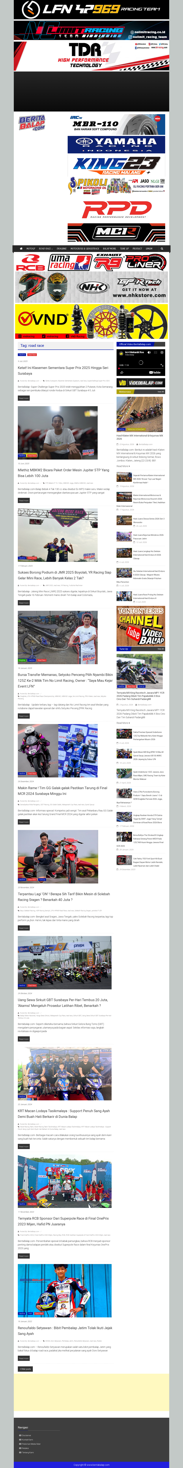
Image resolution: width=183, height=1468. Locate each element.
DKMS (47, 1341)
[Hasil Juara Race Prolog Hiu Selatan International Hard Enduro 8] (124, 596)
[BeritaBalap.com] (21, 248)
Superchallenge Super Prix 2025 (98, 381)
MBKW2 (58, 696)
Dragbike (22, 660)
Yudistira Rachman (76, 585)
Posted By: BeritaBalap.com (29, 381)
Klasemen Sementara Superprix (68, 381)
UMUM (149, 248)
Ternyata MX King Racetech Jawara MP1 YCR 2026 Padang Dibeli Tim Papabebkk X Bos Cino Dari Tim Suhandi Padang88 (140, 695)
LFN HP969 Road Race (59, 911)
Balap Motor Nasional (27, 1016)
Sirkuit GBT (77, 1016)
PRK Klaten (89, 696)
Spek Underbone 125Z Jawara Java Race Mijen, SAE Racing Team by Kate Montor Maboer (149, 775)
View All (161, 392)
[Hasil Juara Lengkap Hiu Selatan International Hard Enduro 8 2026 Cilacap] (124, 552)
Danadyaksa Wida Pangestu (30, 805)
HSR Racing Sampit (43, 911)
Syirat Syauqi (89, 805)
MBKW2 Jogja (68, 483)
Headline (22, 355)
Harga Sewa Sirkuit (42, 1016)
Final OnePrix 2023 (27, 1235)
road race (83, 381)
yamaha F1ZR (97, 911)
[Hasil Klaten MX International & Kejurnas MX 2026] (140, 414)
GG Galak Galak (55, 805)
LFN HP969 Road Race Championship (40, 696)
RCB (63, 1235)
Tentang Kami (28, 1452)
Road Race (32, 355)
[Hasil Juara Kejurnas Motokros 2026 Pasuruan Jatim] (124, 536)
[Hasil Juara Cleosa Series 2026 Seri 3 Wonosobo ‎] (124, 520)
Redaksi (25, 1448)
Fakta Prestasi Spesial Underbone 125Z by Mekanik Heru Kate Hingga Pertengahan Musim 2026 (148, 735)
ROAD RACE (45, 248)
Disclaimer (26, 1435)
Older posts (26, 1369)
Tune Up (42, 880)
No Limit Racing (78, 696)
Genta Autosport (51, 381)
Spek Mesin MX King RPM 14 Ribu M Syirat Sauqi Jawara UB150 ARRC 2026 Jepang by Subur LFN (148, 755)
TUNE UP (124, 248)
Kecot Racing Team (27, 1127)
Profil (30, 1313)
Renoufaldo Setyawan (81, 1341)
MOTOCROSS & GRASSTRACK (85, 248)
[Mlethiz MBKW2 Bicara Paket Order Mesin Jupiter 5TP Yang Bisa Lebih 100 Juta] (58, 432)
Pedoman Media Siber (31, 1444)
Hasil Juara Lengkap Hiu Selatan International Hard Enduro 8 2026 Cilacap (147, 555)
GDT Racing (45, 805)
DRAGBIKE (62, 248)
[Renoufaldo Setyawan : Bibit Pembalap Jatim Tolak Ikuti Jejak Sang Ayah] (65, 1290)
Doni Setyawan (56, 1341)
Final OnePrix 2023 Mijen (43, 1235)
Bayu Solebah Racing (27, 911)
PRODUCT (137, 248)
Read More (123, 466)
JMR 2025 (49, 585)
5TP (46, 483)
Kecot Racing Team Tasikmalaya (45, 1127)
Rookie (99, 1341)
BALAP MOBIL (109, 248)
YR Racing (64, 585)
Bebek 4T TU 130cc (55, 483)
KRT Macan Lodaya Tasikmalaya (69, 1127)
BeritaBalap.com (145, 444)
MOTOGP (31, 248)
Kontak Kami (27, 1440)
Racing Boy (57, 1235)
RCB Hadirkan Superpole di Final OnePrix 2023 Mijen (84, 1235)
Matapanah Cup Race (69, 805)
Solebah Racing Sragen (83, 911)
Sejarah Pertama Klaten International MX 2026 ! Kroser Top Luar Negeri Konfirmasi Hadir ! (149, 479)
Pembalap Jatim (67, 1341)
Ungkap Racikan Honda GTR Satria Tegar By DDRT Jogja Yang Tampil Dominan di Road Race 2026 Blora (147, 819)
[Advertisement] (91, 91)
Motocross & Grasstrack (136, 429)
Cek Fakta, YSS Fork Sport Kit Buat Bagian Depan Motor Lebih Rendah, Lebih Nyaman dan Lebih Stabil (148, 862)
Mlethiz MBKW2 (80, 483)
